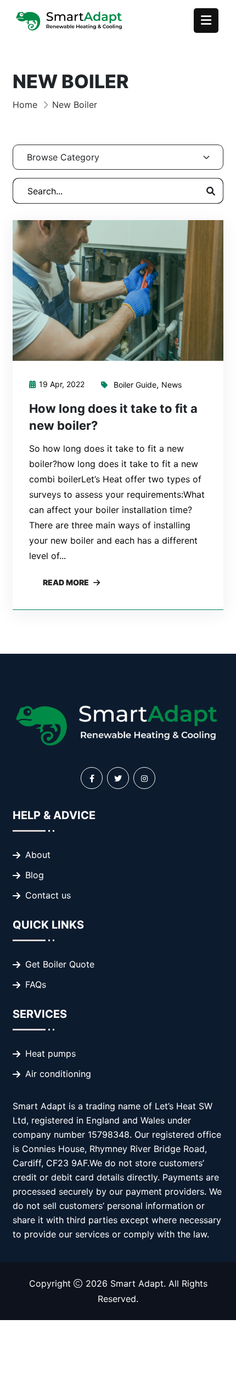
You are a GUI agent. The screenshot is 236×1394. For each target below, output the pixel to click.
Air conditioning (58, 1073)
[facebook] (92, 778)
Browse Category (63, 157)
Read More (66, 582)
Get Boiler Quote (59, 964)
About (37, 854)
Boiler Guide (135, 384)
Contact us (48, 895)
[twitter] (118, 778)
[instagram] (144, 778)
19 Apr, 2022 (62, 384)
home (25, 104)
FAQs (35, 984)
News (171, 384)
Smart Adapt (137, 1283)
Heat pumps (50, 1053)
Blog (34, 874)
